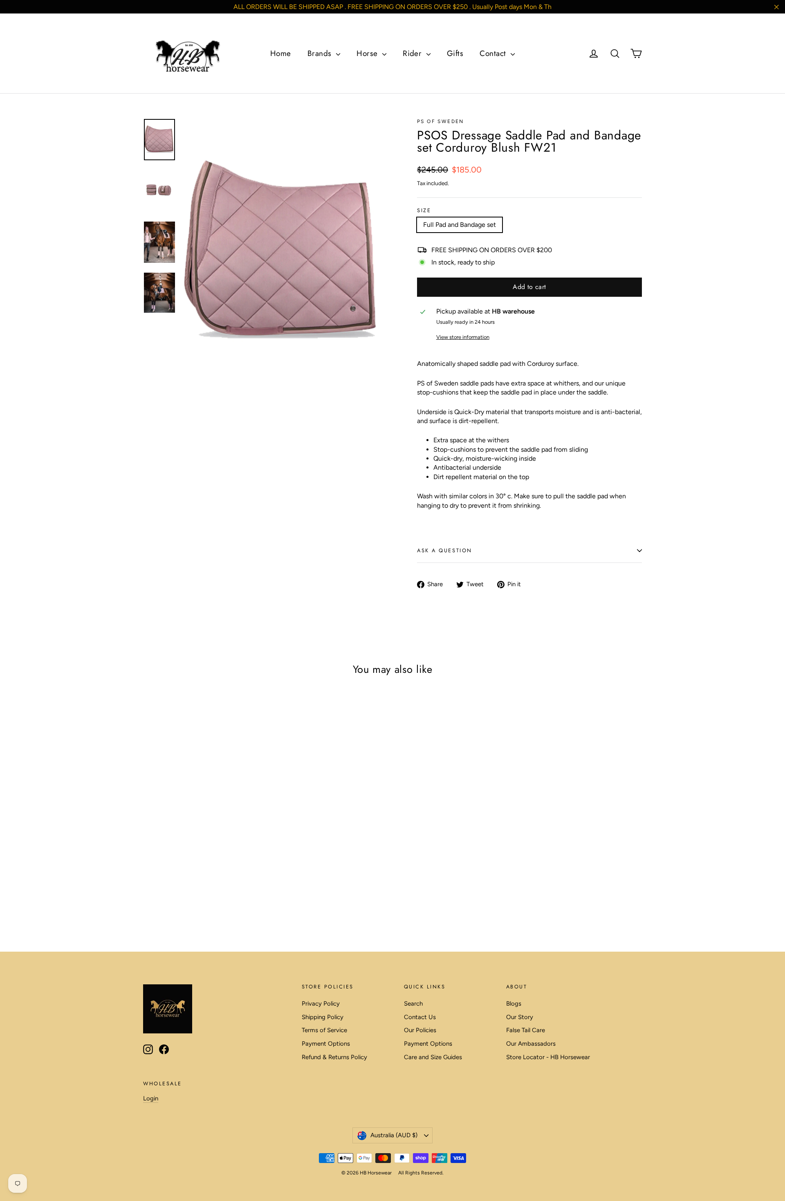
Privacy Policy (321, 1003)
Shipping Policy (322, 1017)
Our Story (519, 1017)
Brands (320, 53)
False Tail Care (525, 1030)
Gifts (455, 53)
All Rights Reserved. (421, 1173)
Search (413, 1003)
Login (150, 1098)
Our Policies (420, 1030)
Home (280, 53)
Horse (368, 53)
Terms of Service (324, 1030)
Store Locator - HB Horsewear (548, 1057)
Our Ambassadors (531, 1043)
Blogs (513, 1003)
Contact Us (420, 1017)
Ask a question (444, 550)
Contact (494, 53)
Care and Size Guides (433, 1057)
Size (424, 210)
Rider (413, 53)
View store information (462, 337)
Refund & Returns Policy (334, 1057)
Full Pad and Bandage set (459, 225)
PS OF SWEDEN (440, 121)
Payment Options (326, 1043)
